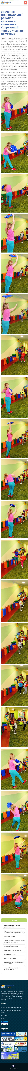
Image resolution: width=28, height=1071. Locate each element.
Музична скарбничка (9, 954)
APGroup (16, 1068)
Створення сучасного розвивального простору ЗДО (14, 962)
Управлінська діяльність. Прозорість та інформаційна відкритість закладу (14, 931)
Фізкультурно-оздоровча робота (13, 950)
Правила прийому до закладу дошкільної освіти (12, 926)
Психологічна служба (10, 958)
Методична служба (9, 936)
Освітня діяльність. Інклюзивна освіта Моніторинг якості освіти (14, 941)
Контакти (4, 1015)
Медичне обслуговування (11, 946)
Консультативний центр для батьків (11, 1007)
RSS (3, 1018)
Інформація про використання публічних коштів (12, 968)
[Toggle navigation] (25, 2)
